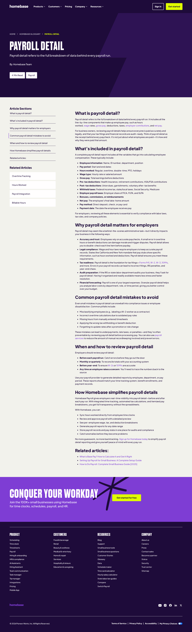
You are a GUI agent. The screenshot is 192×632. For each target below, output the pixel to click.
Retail (56, 544)
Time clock (14, 544)
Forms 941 (144, 262)
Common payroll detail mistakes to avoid (30, 135)
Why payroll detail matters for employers (30, 128)
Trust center (147, 567)
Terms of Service (119, 623)
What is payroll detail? (21, 113)
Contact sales (148, 551)
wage (86, 125)
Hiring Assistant (16, 567)
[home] (19, 6)
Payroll (12, 551)
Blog (100, 540)
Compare (102, 582)
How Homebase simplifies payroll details (30, 150)
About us (145, 540)
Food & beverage (61, 540)
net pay (158, 125)
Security (145, 563)
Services (57, 559)
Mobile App (14, 590)
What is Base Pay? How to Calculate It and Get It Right (106, 456)
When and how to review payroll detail (29, 143)
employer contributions (137, 125)
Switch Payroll (104, 586)
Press (144, 548)
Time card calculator (106, 571)
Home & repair (60, 555)
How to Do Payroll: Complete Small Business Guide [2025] (108, 464)
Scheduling (14, 540)
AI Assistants (15, 563)
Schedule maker (105, 567)
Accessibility (151, 623)
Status (144, 559)
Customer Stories (105, 555)
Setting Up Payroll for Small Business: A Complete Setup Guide (111, 460)
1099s (165, 262)
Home (12, 34)
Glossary (101, 559)
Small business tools (106, 548)
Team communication (19, 571)
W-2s (111, 365)
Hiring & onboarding (18, 555)
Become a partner (149, 555)
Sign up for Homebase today (133, 439)
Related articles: (18, 158)
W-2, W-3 (155, 262)
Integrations (15, 582)
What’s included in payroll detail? (26, 120)
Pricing (68, 6)
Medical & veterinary (62, 551)
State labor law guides (107, 578)
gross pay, (101, 125)
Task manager (16, 574)
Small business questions (108, 551)
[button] (39, 6)
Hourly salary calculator (107, 574)
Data (100, 563)
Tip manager (15, 578)
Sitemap (145, 571)
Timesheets (15, 548)
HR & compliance (17, 559)
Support (101, 544)
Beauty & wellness (61, 548)
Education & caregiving (63, 567)
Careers (145, 544)
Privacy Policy (135, 623)
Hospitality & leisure (62, 563)
